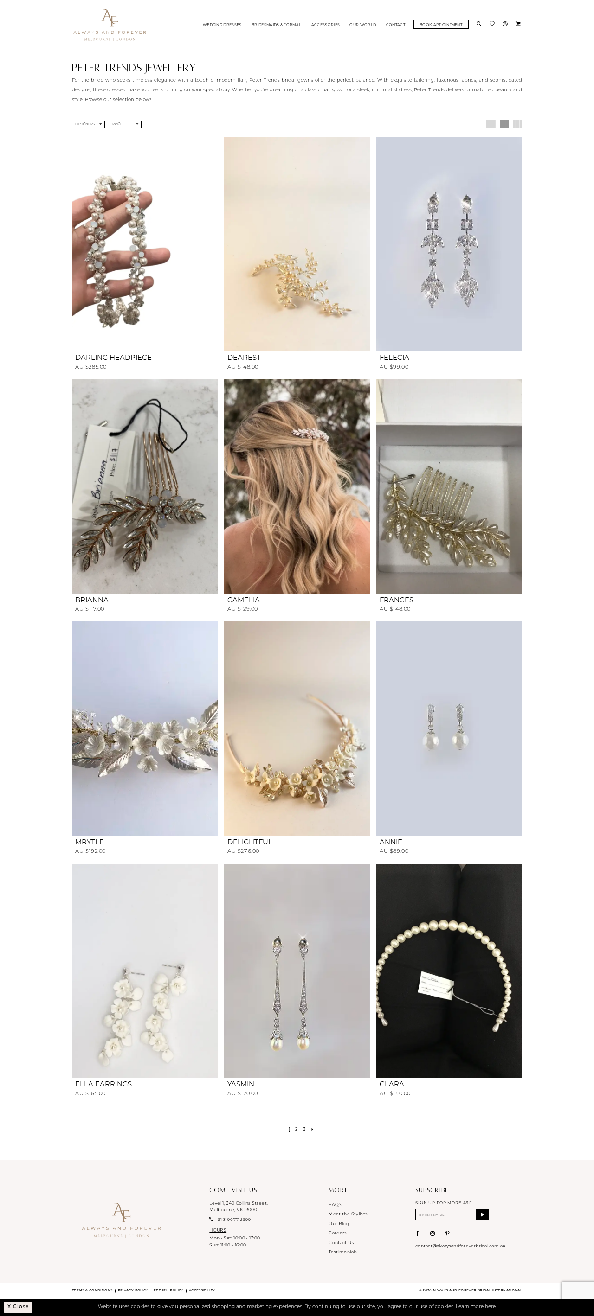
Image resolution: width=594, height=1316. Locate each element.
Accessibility (202, 1290)
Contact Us (341, 1242)
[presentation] (145, 244)
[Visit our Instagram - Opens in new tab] (432, 1233)
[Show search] (479, 24)
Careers (338, 1232)
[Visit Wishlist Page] (492, 24)
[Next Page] (312, 1129)
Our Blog (339, 1223)
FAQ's (335, 1204)
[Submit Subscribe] (483, 1214)
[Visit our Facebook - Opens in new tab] (417, 1233)
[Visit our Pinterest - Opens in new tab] (447, 1233)
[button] (505, 24)
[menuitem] (222, 24)
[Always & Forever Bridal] (110, 24)
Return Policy (169, 1290)
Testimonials (343, 1251)
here (490, 1307)
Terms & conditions (92, 1290)
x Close (18, 1307)
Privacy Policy (133, 1290)
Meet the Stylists (348, 1213)
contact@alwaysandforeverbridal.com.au (460, 1245)
